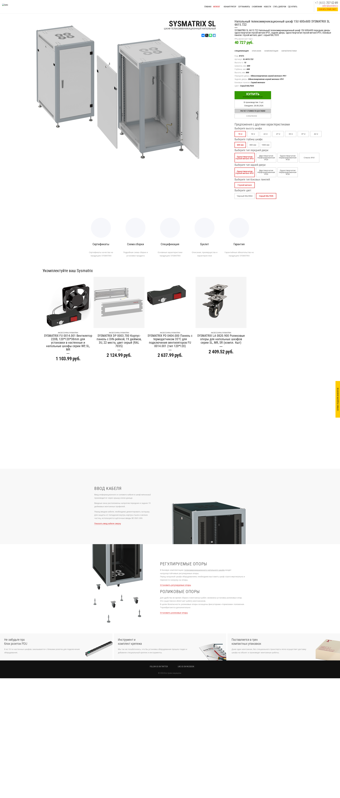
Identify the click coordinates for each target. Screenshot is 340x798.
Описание (256, 51)
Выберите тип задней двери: (250, 165)
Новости (267, 7)
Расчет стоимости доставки (252, 111)
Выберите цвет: (243, 190)
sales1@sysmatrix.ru (330, 6)
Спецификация (242, 51)
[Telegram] (214, 35)
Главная (207, 7)
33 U (291, 134)
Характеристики (289, 51)
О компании (257, 7)
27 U (278, 134)
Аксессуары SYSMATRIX (68, 332)
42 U (316, 134)
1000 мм (265, 145)
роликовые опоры (174, 612)
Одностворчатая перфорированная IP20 (287, 157)
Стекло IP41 (309, 157)
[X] (206, 35)
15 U (240, 134)
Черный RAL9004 (244, 196)
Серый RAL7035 (266, 196)
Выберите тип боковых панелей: (252, 179)
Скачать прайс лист (327, 9)
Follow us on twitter (159, 666)
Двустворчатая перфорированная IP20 (266, 157)
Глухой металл (245, 185)
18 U (253, 134)
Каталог (216, 7)
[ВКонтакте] (203, 35)
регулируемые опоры (175, 585)
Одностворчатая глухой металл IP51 (244, 157)
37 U (303, 134)
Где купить (292, 7)
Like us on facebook (186, 666)
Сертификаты (244, 7)
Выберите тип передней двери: (252, 150)
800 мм (253, 145)
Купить (253, 95)
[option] (68, 320)
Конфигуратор (230, 7)
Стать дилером (279, 7)
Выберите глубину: (249, 139)
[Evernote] (210, 35)
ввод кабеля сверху (107, 523)
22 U (265, 134)
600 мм (240, 145)
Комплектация (271, 51)
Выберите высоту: (248, 128)
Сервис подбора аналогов (338, 399)
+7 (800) (326, 3)
